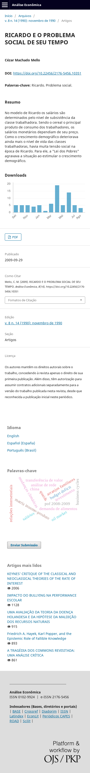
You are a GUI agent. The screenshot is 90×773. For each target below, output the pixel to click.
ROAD (14, 721)
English (13, 436)
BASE (16, 711)
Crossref (31, 711)
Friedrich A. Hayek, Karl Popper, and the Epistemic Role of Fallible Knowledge (39, 636)
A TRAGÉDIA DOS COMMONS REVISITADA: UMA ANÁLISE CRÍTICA (41, 652)
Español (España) (21, 443)
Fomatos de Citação (22, 300)
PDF (15, 237)
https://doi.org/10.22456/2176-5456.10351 (47, 73)
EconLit (33, 716)
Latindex (16, 716)
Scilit (26, 721)
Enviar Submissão (24, 545)
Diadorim (49, 711)
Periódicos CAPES (56, 716)
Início (8, 16)
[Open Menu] (5, 5)
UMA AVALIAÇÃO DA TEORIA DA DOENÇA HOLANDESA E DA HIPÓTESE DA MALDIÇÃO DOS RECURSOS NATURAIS (41, 617)
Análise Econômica (26, 5)
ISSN (64, 711)
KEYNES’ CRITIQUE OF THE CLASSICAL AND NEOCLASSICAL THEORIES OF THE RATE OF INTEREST (41, 578)
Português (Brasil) (21, 450)
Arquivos (24, 16)
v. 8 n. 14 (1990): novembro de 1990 (30, 20)
